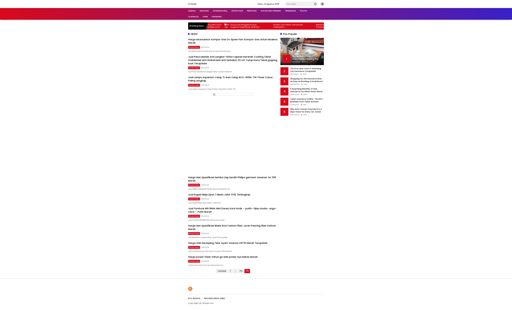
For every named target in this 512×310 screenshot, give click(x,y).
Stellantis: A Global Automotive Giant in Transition (319, 26)
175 (241, 271)
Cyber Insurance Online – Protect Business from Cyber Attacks (306, 100)
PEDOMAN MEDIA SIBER (214, 298)
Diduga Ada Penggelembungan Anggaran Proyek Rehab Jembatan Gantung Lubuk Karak (232, 26)
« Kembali (221, 271)
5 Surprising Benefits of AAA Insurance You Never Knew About (306, 90)
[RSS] (190, 289)
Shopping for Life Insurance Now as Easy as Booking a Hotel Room (306, 80)
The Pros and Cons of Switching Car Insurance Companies (305, 70)
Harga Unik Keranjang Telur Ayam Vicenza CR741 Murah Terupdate (227, 243)
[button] (315, 4)
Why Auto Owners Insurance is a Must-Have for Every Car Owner (306, 110)
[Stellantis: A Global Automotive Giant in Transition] (299, 26)
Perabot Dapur (194, 47)
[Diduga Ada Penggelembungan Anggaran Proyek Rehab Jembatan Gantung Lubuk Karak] (214, 26)
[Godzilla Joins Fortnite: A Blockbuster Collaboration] (256, 26)
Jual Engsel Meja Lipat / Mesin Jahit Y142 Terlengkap (219, 194)
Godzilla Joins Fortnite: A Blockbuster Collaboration (275, 26)
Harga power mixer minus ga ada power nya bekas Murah (223, 257)
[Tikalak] (192, 4)
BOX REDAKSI (194, 298)
